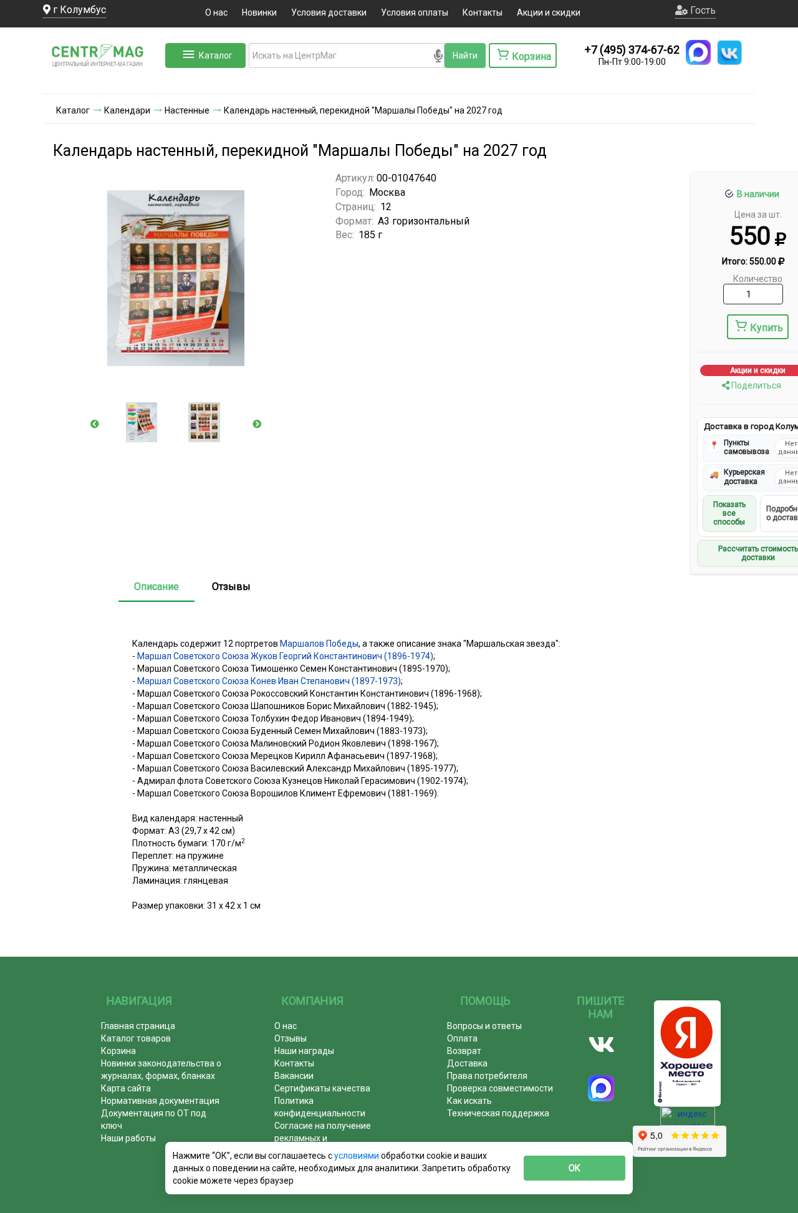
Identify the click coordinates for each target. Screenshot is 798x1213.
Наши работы (128, 1138)
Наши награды (304, 1051)
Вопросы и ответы (484, 1026)
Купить (766, 328)
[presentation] (94, 424)
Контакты (482, 12)
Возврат (464, 1051)
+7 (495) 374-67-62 (632, 49)
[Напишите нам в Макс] (698, 52)
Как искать (469, 1101)
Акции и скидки (548, 12)
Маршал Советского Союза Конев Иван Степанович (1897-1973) (269, 681)
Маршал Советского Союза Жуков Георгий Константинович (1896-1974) (285, 656)
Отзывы (231, 586)
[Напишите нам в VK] (729, 52)
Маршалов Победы (319, 644)
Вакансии (294, 1076)
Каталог (216, 55)
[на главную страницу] (103, 81)
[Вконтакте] (601, 1044)
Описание (156, 586)
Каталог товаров (136, 1038)
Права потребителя (487, 1076)
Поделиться (755, 385)
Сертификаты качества (322, 1088)
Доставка (467, 1063)
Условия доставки (329, 12)
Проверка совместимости (500, 1088)
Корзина (118, 1051)
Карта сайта (126, 1088)
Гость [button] (702, 10)
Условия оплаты (414, 12)
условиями (357, 1156)
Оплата (462, 1038)
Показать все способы (729, 513)
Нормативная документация (160, 1101)
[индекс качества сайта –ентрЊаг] (687, 1120)
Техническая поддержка (498, 1113)
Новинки (259, 12)
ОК (574, 1168)
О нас (216, 12)
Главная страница (138, 1026)
